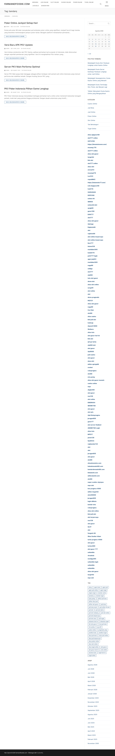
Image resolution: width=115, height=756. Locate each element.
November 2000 (93, 743)
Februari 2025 (92, 739)
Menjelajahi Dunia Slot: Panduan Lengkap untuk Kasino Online (98, 64)
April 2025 (91, 731)
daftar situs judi (93, 601)
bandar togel (100, 595)
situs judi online (103, 635)
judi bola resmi (93, 607)
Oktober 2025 (92, 706)
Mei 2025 (91, 727)
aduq (90, 587)
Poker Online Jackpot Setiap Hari (21, 23)
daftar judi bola (102, 598)
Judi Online (91, 112)
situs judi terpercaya (95, 638)
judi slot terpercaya (94, 615)
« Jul (89, 54)
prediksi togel (103, 632)
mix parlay (92, 627)
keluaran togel (104, 621)
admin (7, 26)
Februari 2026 (92, 689)
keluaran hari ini (93, 621)
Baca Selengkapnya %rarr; (15, 36)
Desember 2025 (93, 698)
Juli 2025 (91, 719)
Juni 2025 (91, 723)
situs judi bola (93, 635)
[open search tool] (100, 4)
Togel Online (92, 129)
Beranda (7, 16)
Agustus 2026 (92, 665)
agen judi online (93, 590)
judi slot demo (100, 610)
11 (92, 41)
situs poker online (94, 641)
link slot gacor (93, 624)
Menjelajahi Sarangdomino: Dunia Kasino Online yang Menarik (99, 79)
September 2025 (93, 710)
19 (95, 44)
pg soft (99, 627)
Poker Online (26, 26)
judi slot (91, 610)
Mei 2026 (91, 677)
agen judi (105, 587)
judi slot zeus (92, 618)
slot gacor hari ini (94, 649)
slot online (104, 649)
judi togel (101, 618)
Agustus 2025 (92, 714)
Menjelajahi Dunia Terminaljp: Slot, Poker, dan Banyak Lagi (97, 86)
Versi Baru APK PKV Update (18, 45)
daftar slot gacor (93, 604)
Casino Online (92, 104)
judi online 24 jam (105, 607)
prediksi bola (92, 632)
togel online (92, 655)
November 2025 (93, 702)
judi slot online (105, 613)
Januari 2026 (92, 694)
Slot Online (91, 120)
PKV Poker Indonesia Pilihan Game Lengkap (26, 88)
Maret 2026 (92, 685)
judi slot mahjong (94, 613)
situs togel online (93, 647)
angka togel (92, 593)
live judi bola (103, 624)
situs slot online (93, 644)
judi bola (103, 604)
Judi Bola (91, 108)
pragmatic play (102, 630)
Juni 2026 (91, 673)
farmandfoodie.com (17, 4)
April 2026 (91, 681)
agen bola (97, 587)
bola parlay (92, 598)
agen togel (103, 590)
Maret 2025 (92, 735)
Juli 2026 (91, 669)
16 (109, 41)
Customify (40, 752)
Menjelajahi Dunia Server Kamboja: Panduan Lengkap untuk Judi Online (97, 71)
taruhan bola (92, 652)
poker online (92, 630)
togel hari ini (102, 652)
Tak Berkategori (93, 124)
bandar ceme (102, 593)
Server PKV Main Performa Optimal (22, 66)
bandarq (91, 595)
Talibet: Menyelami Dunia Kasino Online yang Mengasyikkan (99, 92)
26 (95, 46)
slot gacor (104, 647)
